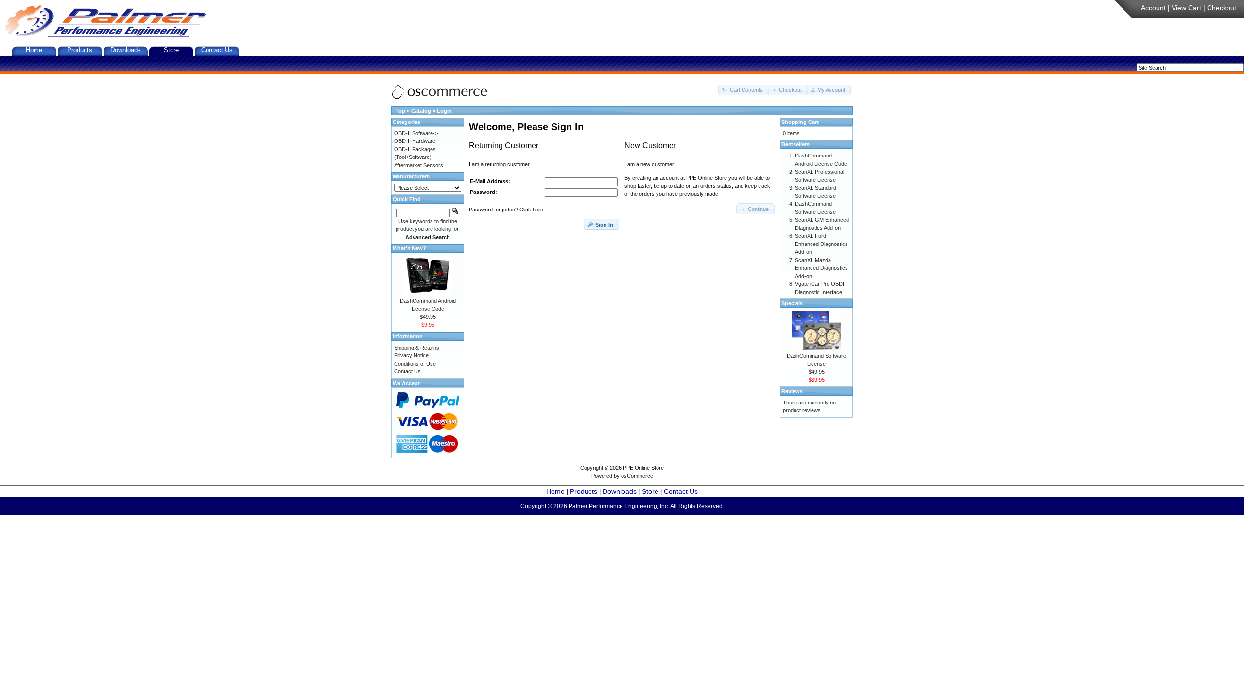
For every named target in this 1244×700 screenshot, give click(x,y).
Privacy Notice (411, 355)
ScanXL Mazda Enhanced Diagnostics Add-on (821, 268)
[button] (743, 90)
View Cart (1186, 8)
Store (171, 49)
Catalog (421, 111)
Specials (792, 303)
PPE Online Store (643, 468)
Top (400, 111)
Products (79, 49)
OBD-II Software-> (416, 133)
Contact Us (217, 49)
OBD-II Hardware (414, 141)
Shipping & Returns (416, 347)
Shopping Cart (800, 122)
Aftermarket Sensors (418, 165)
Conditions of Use (415, 364)
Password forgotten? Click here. (507, 209)
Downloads (125, 49)
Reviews (792, 391)
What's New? (409, 248)
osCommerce (637, 476)
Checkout (1221, 8)
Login (444, 111)
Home (34, 49)
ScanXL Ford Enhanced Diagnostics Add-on (821, 244)
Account (1153, 8)
